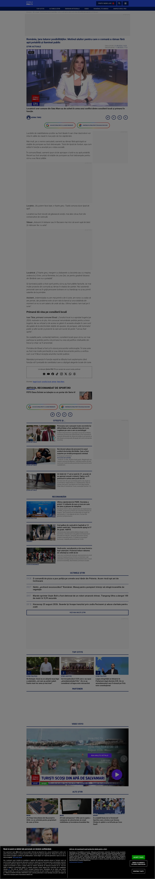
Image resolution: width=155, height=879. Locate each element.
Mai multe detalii (17, 857)
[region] (77, 862)
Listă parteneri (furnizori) (76, 862)
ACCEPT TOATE (138, 857)
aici (9, 869)
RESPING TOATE (138, 871)
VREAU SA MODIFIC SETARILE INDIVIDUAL (138, 863)
